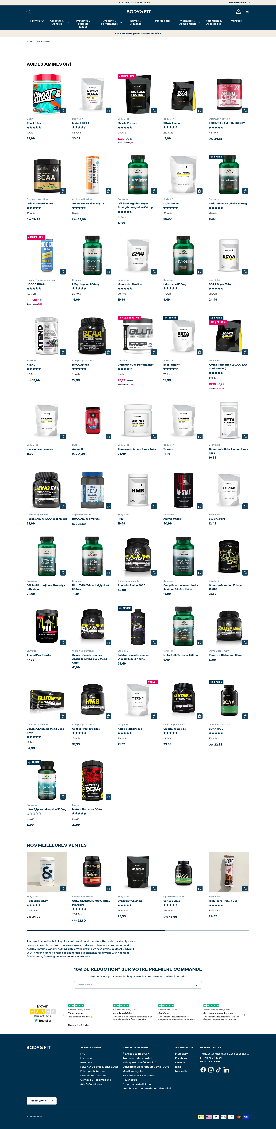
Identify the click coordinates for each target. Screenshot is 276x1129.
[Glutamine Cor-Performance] (138, 336)
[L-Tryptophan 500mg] (92, 255)
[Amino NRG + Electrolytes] (92, 175)
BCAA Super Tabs (220, 284)
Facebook (181, 1058)
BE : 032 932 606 (210, 1061)
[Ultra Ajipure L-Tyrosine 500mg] (47, 780)
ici (248, 1054)
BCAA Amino (171, 123)
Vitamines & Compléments (187, 22)
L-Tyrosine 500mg (174, 284)
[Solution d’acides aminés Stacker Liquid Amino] (138, 626)
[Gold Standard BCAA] (47, 175)
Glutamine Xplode (174, 729)
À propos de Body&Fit (136, 1054)
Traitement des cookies (137, 1058)
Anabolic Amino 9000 (131, 585)
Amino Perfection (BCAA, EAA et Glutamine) (228, 366)
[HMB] (138, 490)
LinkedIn (180, 1062)
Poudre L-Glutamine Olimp (225, 655)
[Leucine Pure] (229, 490)
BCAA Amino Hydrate (86, 519)
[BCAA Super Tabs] (229, 255)
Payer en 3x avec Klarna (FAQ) (99, 1067)
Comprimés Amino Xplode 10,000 (225, 587)
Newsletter (182, 1071)
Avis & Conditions (91, 1084)
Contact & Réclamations (95, 1080)
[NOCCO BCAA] (47, 255)
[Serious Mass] (183, 872)
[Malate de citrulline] (138, 255)
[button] (247, 11)
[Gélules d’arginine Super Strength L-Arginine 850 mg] (138, 175)
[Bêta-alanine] (183, 336)
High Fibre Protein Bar (223, 901)
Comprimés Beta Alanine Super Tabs (228, 451)
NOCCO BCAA (36, 284)
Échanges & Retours (92, 1071)
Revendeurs (130, 1080)
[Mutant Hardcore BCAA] (92, 780)
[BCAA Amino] (183, 94)
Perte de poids (162, 21)
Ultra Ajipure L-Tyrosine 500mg (46, 809)
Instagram (181, 1054)
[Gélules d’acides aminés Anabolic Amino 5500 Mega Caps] (92, 626)
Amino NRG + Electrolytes (88, 203)
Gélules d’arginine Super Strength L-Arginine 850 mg (135, 205)
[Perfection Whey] (47, 872)
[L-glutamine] (183, 175)
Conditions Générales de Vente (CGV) (146, 1067)
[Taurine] (183, 420)
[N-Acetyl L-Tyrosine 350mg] (183, 626)
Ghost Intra (34, 123)
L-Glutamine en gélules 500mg (228, 203)
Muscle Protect (127, 123)
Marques (236, 21)
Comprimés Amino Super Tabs (137, 449)
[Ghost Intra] (47, 94)
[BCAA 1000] (229, 700)
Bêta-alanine (171, 365)
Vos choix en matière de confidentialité (147, 1088)
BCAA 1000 (216, 729)
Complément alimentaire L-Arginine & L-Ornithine (180, 587)
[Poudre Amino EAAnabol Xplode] (47, 490)
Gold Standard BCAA (40, 203)
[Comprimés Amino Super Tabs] (138, 420)
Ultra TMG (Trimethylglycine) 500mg (90, 587)
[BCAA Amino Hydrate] (92, 490)
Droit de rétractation (93, 1075)
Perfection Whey (37, 901)
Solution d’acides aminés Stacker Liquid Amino (133, 657)
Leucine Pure (217, 519)
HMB (121, 519)
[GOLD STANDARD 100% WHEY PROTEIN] (92, 872)
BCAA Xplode (80, 365)
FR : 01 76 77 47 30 (211, 1058)
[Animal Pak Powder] (47, 626)
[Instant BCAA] (92, 94)
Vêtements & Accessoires (214, 22)
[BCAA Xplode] (92, 336)
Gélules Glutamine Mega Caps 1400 (45, 730)
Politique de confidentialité (139, 1062)
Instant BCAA (80, 123)
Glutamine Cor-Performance (136, 365)
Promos (35, 21)
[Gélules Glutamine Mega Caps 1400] (47, 700)
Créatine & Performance (109, 22)
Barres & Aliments (135, 22)
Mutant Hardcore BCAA (87, 809)
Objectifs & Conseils (57, 22)
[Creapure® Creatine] (138, 872)
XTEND (31, 365)
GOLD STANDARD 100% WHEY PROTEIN (91, 903)
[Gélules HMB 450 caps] (92, 700)
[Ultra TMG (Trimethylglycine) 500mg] (92, 556)
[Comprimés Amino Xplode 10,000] (229, 556)
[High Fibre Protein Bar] (229, 872)
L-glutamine (171, 203)
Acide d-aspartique (130, 729)
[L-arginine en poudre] (47, 420)
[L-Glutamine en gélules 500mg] (229, 175)
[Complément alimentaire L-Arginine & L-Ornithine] (183, 556)
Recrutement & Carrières (138, 1075)
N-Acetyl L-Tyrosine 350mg (180, 655)
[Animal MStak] (183, 490)
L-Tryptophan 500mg (85, 284)
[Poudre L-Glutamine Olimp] (229, 626)
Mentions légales (133, 1071)
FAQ (82, 1054)
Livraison (86, 1058)
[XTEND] (47, 336)
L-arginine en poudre (40, 449)
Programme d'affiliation (137, 1084)
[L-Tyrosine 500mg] (183, 255)
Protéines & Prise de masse (83, 24)
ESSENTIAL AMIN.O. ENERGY (227, 123)
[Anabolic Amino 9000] (138, 556)
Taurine (168, 449)
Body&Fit (37, 1116)
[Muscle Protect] (138, 94)
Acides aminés (43, 41)
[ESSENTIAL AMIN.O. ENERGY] (229, 94)
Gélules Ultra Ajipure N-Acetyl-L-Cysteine (46, 587)
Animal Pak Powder (39, 655)
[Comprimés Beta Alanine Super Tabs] (229, 420)
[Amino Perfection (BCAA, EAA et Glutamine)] (229, 336)
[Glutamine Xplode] (183, 700)
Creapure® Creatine (130, 901)
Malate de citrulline (130, 284)
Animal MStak (172, 519)
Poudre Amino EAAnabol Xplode (47, 519)
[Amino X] (92, 420)
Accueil (30, 41)
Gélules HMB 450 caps (86, 729)
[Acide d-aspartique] (138, 700)
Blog (178, 1067)
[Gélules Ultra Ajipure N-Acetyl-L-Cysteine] (47, 556)
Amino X (77, 449)
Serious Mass (171, 901)
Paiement (86, 1062)
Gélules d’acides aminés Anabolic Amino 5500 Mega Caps (89, 659)
